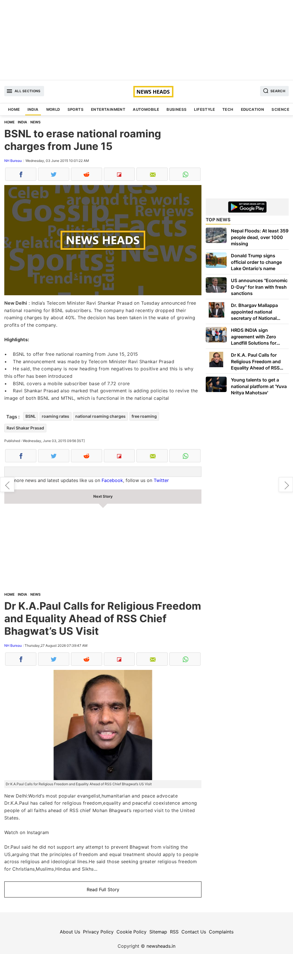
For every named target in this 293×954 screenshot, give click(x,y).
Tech (227, 109)
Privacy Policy (98, 932)
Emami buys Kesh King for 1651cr (7, 484)
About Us (70, 932)
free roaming (144, 416)
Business (177, 109)
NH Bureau (13, 160)
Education (252, 109)
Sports (76, 109)
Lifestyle (204, 109)
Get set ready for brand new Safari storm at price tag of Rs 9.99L (286, 484)
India (33, 109)
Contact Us (193, 932)
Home (14, 109)
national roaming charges (100, 416)
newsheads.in (160, 946)
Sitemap (158, 932)
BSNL (30, 416)
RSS (174, 932)
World (53, 109)
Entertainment (108, 109)
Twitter (161, 480)
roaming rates (55, 416)
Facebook (112, 480)
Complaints (221, 932)
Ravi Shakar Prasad (25, 427)
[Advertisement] (146, 40)
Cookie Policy (131, 932)
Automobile (146, 109)
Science (280, 109)
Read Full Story (103, 889)
